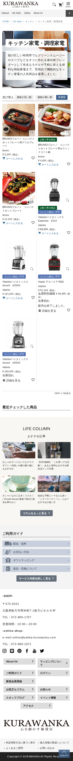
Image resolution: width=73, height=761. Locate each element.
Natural (5, 13)
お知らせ (45, 689)
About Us (38, 13)
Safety (27, 13)
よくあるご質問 (14, 748)
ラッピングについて (50, 663)
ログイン (45, 673)
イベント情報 (48, 697)
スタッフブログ (15, 697)
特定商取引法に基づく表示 (20, 742)
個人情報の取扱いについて (54, 742)
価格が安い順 (24, 97)
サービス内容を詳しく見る (35, 578)
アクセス (28, 705)
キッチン (29, 21)
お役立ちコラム (15, 689)
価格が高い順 (45, 97)
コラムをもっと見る (35, 513)
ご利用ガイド (14, 673)
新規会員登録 (14, 681)
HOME (5, 21)
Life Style (16, 13)
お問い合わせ (47, 748)
